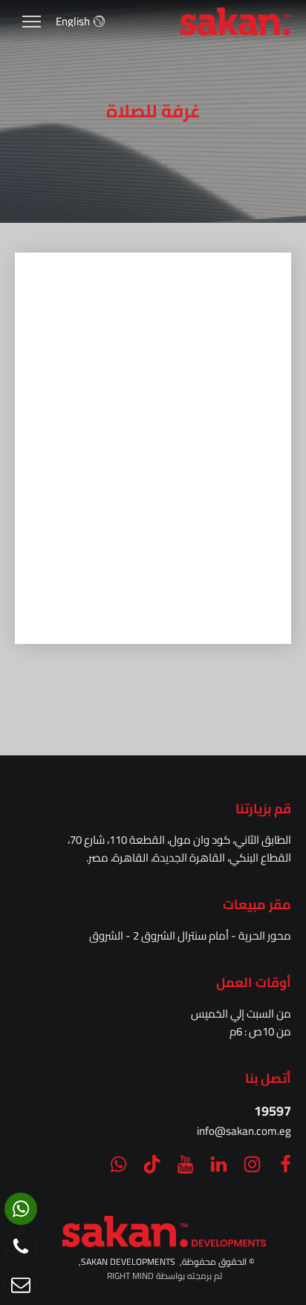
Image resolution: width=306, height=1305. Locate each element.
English (73, 21)
